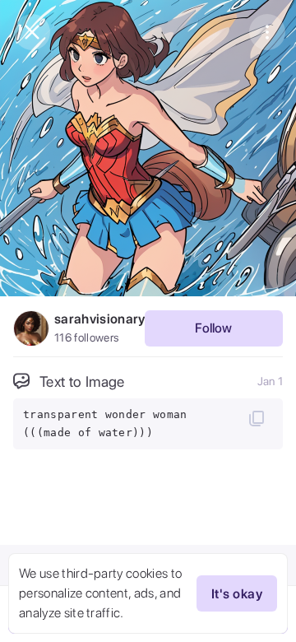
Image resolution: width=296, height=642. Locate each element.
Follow (213, 328)
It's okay (236, 594)
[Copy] (256, 418)
